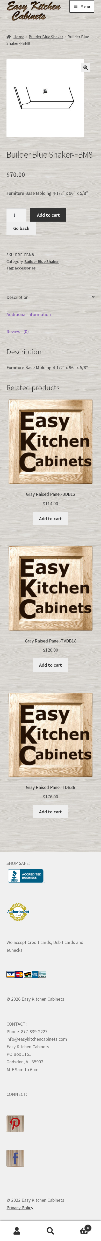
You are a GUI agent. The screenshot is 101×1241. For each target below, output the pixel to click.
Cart (78, 1226)
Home (18, 36)
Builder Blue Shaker (46, 36)
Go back (21, 228)
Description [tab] (17, 297)
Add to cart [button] (50, 519)
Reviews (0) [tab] (17, 332)
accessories (25, 268)
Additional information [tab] (28, 314)
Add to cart (48, 215)
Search (50, 1231)
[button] (85, 67)
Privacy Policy (19, 1208)
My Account (17, 1231)
